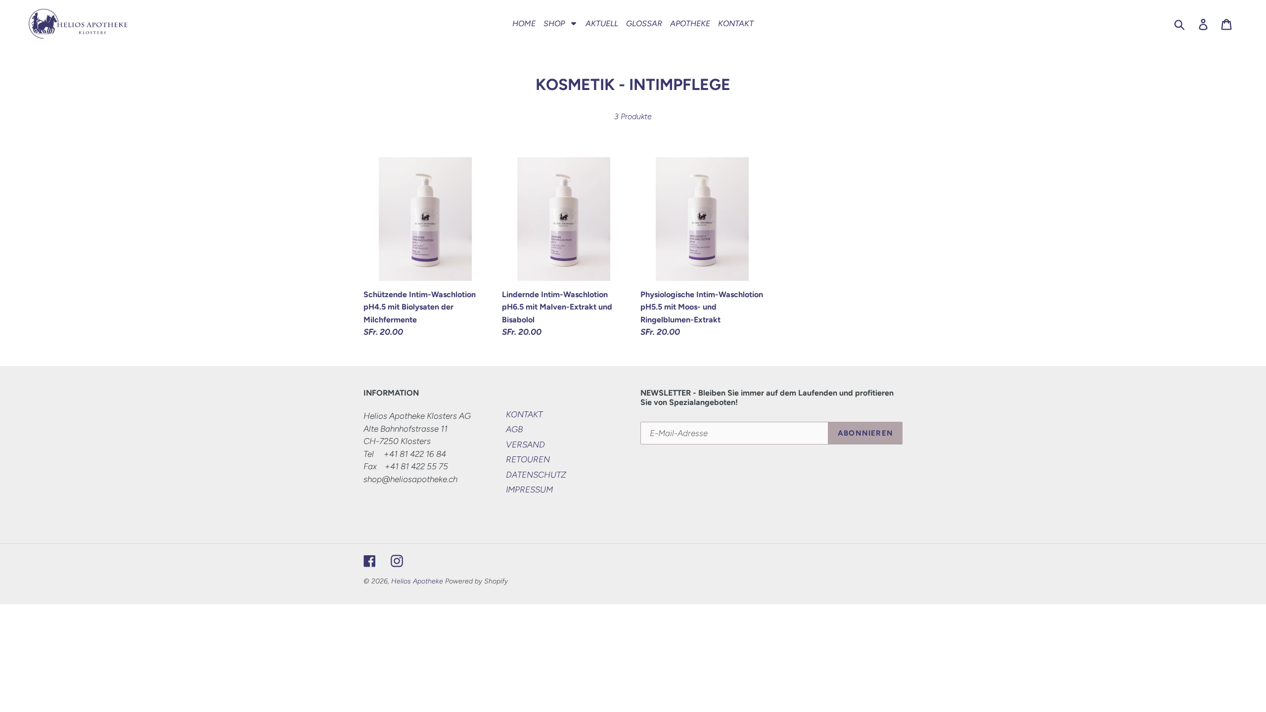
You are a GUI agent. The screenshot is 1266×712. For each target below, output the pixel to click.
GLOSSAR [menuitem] (644, 23)
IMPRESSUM (529, 489)
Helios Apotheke (417, 581)
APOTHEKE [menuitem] (690, 23)
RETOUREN (528, 459)
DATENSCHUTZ (536, 475)
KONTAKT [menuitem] (736, 23)
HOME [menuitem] (524, 23)
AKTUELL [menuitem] (602, 23)
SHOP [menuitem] (554, 23)
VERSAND (525, 444)
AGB (514, 429)
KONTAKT (524, 414)
